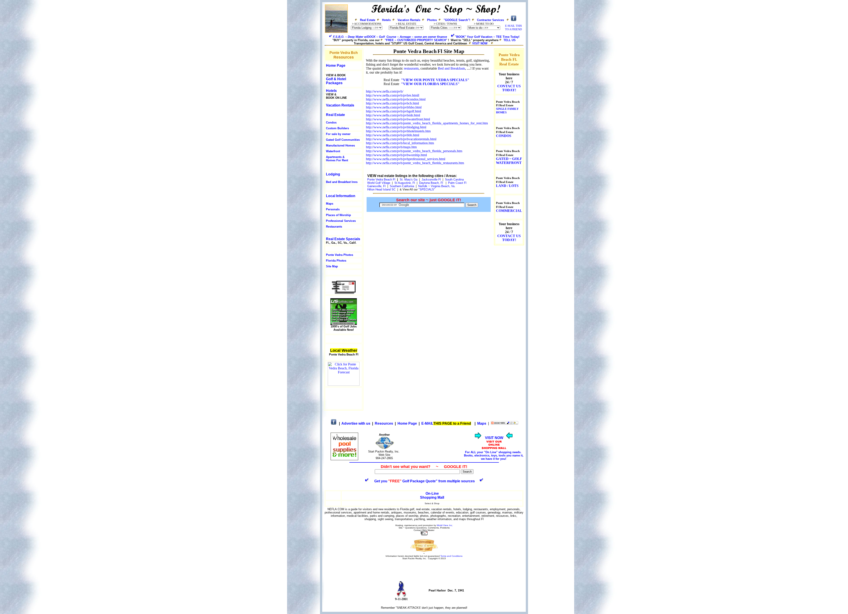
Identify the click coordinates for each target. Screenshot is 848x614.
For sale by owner (338, 134)
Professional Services (341, 220)
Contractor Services (490, 20)
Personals (333, 209)
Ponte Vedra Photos (339, 255)
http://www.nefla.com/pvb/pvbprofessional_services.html (405, 159)
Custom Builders (337, 128)
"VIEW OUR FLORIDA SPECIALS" (430, 84)
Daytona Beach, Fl (431, 182)
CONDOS (503, 136)
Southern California (402, 186)
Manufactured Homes (340, 145)
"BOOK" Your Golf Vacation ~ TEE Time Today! (487, 36)
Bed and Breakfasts (451, 68)
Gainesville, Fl (377, 186)
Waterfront (333, 151)
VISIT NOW (479, 43)
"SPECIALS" (427, 189)
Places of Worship (338, 215)
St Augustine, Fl (404, 182)
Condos (331, 122)
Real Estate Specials (343, 239)
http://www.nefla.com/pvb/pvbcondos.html (396, 99)
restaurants (411, 68)
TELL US (510, 40)
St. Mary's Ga (408, 179)
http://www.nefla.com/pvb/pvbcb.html (392, 103)
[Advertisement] (343, 398)
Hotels (386, 20)
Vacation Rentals (409, 20)
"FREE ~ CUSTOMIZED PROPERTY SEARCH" (416, 40)
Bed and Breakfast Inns (342, 182)
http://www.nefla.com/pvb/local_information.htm (400, 143)
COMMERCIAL (509, 211)
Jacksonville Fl (431, 179)
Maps (329, 203)
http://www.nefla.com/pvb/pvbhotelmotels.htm (398, 131)
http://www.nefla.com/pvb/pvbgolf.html (393, 111)
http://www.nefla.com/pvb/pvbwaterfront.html (398, 119)
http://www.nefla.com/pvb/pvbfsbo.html (394, 107)
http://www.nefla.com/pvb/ (384, 91)
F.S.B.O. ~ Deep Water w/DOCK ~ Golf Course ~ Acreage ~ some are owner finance (390, 36)
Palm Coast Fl (457, 182)
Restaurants (334, 226)
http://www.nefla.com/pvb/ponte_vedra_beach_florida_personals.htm (414, 151)
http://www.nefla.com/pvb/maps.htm (391, 147)
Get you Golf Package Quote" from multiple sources (424, 481)
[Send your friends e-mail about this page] (344, 293)
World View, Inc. (445, 525)
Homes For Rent (337, 160)
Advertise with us (355, 423)
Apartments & (335, 157)
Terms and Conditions (451, 556)
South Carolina (454, 179)
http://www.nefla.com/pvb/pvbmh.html (393, 115)
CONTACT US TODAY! (509, 88)
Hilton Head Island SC (381, 189)
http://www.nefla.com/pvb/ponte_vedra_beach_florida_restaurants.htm (415, 163)
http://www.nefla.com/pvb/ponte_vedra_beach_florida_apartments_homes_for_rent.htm (427, 123)
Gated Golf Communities (343, 139)
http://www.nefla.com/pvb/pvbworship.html (396, 155)
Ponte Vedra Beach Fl (381, 179)
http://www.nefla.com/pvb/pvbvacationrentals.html (401, 139)
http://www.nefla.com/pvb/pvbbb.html (392, 135)
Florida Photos (336, 260)
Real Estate (367, 20)
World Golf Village (378, 182)
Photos (432, 20)
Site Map (332, 266)
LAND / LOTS (507, 186)
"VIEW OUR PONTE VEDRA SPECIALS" (435, 80)
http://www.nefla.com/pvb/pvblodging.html (396, 127)
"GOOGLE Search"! (457, 20)
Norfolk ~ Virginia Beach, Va (436, 186)
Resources (384, 423)
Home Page (407, 423)
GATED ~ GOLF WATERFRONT (509, 161)
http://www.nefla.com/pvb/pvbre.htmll (392, 95)
